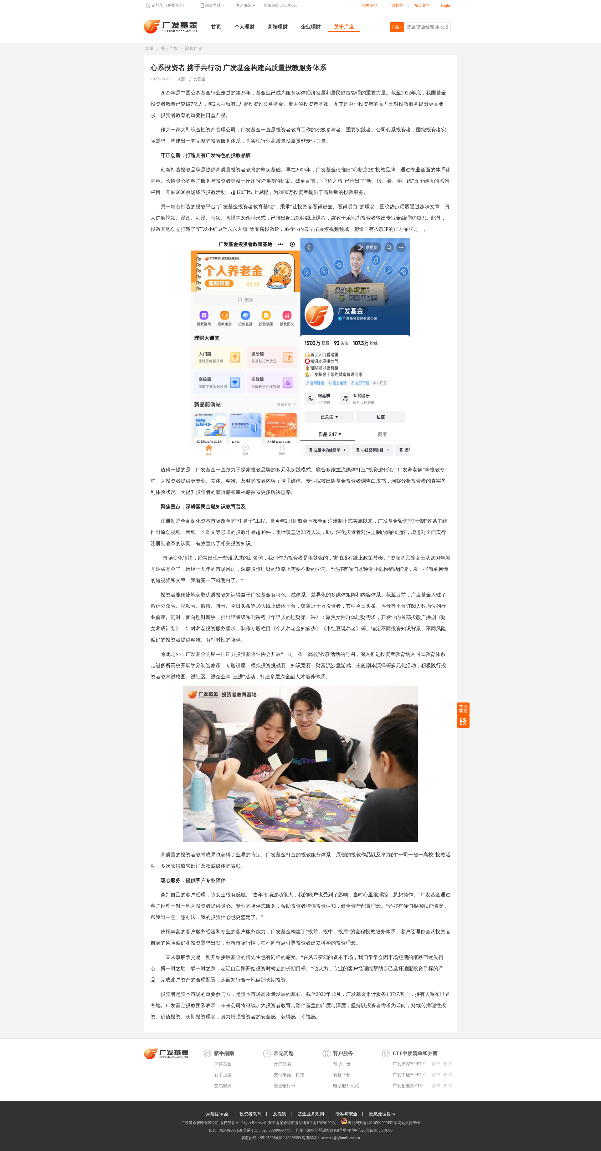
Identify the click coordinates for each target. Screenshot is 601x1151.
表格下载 (342, 1074)
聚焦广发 (194, 48)
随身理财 (212, 5)
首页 (216, 26)
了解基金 (223, 1064)
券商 (447, 1064)
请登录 (157, 5)
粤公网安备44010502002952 (370, 1123)
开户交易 (282, 1064)
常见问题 (284, 1053)
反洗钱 (279, 1114)
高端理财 (278, 26)
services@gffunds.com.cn (340, 1138)
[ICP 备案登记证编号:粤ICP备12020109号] (302, 1123)
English (446, 5)
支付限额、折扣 (289, 1074)
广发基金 (171, 26)
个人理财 (244, 26)
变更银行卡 (284, 1085)
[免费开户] (175, 5)
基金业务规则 (311, 1114)
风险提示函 (217, 1114)
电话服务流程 (346, 1085)
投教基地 (369, 5)
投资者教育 (250, 1114)
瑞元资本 (422, 5)
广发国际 (395, 5)
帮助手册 (342, 1064)
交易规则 (223, 1085)
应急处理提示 (382, 1114)
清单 (436, 1064)
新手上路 (223, 1074)
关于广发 (344, 26)
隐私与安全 (346, 1114)
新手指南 (224, 1053)
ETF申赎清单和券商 (415, 1053)
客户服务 (243, 5)
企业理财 (311, 26)
